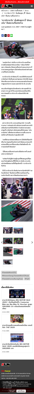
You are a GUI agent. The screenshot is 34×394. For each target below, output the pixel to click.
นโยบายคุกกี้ (8, 387)
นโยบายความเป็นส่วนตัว (23, 386)
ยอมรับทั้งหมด (21, 391)
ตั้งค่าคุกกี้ (11, 391)
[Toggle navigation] (32, 6)
